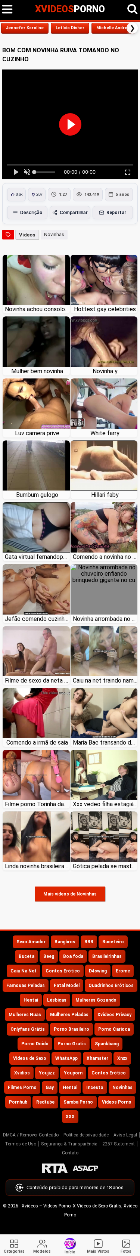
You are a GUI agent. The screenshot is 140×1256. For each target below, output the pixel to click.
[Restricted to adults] (55, 1168)
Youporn (73, 1073)
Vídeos (27, 235)
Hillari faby (105, 495)
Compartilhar (74, 212)
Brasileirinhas (107, 956)
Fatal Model (67, 985)
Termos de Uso (20, 1144)
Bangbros (65, 941)
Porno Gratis (71, 1043)
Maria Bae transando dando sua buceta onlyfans (105, 742)
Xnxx (122, 1058)
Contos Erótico (63, 971)
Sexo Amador (31, 941)
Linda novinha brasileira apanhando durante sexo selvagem (37, 866)
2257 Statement (118, 1144)
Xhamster (97, 1058)
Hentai (31, 1000)
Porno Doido (35, 1043)
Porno (70, 9)
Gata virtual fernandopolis (37, 557)
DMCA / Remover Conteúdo (31, 1135)
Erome (123, 971)
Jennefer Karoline (25, 27)
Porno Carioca (114, 1029)
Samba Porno (78, 1102)
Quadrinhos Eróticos (111, 985)
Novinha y (105, 371)
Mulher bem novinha (37, 371)
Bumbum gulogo (37, 495)
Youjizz (47, 1073)
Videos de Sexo (29, 1058)
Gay (50, 1087)
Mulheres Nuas (25, 1014)
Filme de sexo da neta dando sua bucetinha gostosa (37, 680)
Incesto (94, 1087)
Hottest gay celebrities (105, 309)
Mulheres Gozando (95, 1000)
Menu (7, 9)
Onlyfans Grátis (27, 1029)
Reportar (116, 212)
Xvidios (22, 1073)
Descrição (31, 212)
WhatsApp (66, 1058)
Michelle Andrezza (115, 27)
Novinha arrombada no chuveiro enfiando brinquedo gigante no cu (105, 619)
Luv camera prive (37, 433)
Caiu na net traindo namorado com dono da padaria (105, 680)
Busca (132, 9)
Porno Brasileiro (71, 1029)
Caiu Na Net (23, 971)
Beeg (48, 956)
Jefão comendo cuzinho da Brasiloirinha (37, 619)
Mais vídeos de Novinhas (70, 894)
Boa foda (73, 956)
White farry (104, 433)
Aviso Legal (125, 1135)
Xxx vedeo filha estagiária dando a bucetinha (105, 804)
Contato (70, 1153)
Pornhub (18, 1102)
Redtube (45, 1102)
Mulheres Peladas (69, 1014)
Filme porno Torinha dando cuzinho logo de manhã (37, 804)
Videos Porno (116, 1102)
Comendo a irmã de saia (37, 742)
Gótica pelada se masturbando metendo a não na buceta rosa (105, 866)
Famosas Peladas (25, 985)
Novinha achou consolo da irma (37, 309)
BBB (88, 941)
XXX (70, 1116)
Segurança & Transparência (69, 1144)
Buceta (26, 956)
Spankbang (107, 1043)
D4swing (98, 971)
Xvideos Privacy (114, 1014)
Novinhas (54, 234)
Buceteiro (113, 941)
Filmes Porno (22, 1087)
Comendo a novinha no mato (105, 557)
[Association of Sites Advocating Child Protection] (85, 1168)
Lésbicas (56, 1000)
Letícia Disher (70, 27)
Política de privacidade (86, 1135)
